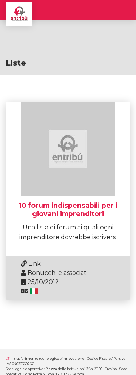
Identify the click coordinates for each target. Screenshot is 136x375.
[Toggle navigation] (123, 9)
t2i (8, 358)
